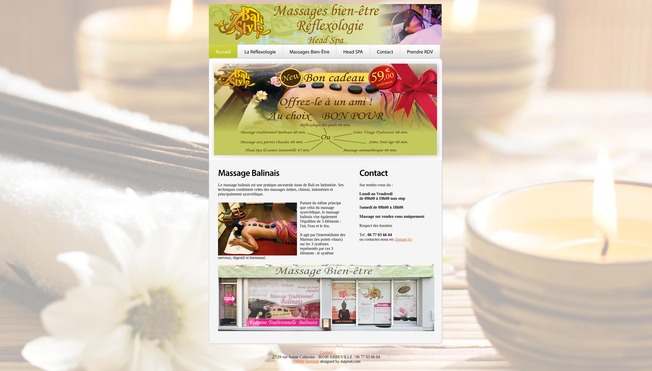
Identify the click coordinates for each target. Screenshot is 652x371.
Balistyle (325, 24)
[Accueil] (223, 52)
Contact (326, 352)
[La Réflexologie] (260, 52)
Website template (305, 361)
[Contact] (385, 52)
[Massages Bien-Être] (309, 52)
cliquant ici (403, 239)
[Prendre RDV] (420, 52)
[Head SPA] (353, 52)
